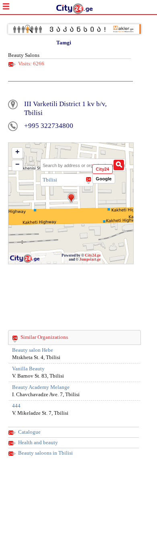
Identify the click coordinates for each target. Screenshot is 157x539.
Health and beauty (38, 442)
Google (104, 178)
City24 (102, 169)
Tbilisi (50, 180)
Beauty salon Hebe (32, 350)
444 (16, 406)
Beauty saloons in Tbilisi (45, 453)
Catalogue (29, 432)
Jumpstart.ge (90, 259)
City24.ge (93, 255)
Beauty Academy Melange (41, 387)
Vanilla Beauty (28, 369)
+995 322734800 (48, 126)
